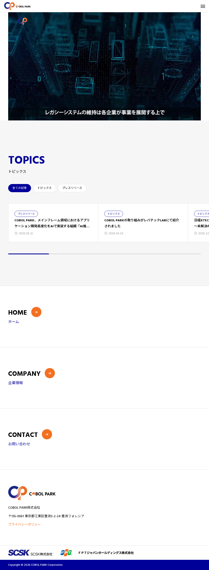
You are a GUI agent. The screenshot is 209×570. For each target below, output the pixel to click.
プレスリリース (72, 188)
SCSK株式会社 (45, 553)
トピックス (44, 188)
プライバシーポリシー (24, 524)
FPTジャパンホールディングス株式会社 (128, 553)
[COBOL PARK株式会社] (17, 6)
